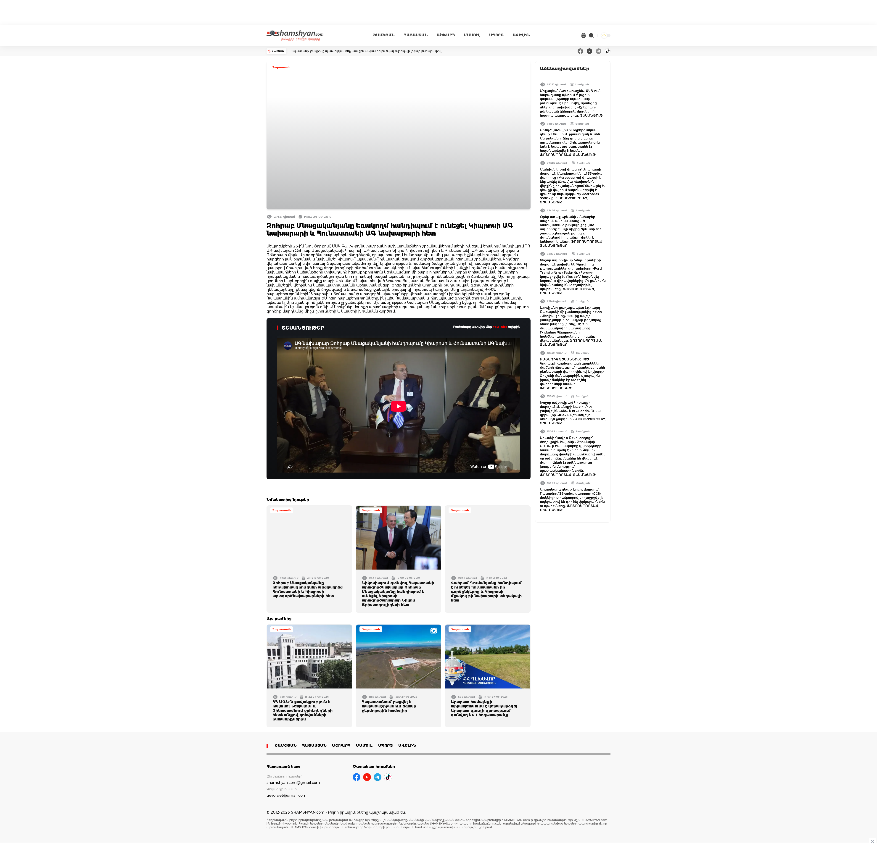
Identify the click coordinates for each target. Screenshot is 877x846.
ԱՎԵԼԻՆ (521, 35)
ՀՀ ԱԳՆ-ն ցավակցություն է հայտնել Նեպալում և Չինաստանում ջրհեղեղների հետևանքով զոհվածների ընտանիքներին (302, 710)
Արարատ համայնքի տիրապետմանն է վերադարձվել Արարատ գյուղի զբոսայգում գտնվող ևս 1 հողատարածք (484, 708)
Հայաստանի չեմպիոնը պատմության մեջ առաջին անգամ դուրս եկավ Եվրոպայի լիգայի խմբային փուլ (366, 51)
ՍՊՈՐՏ (496, 35)
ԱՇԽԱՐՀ (446, 35)
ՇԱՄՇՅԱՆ (384, 35)
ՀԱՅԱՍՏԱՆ (416, 35)
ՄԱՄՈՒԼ (472, 35)
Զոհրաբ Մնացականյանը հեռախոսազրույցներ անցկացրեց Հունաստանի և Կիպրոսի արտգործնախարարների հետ (307, 589)
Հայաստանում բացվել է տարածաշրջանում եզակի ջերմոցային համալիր (389, 706)
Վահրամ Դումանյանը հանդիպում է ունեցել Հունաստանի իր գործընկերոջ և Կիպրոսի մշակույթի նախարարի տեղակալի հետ (486, 591)
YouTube (500, 326)
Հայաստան (281, 67)
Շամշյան (582, 84)
